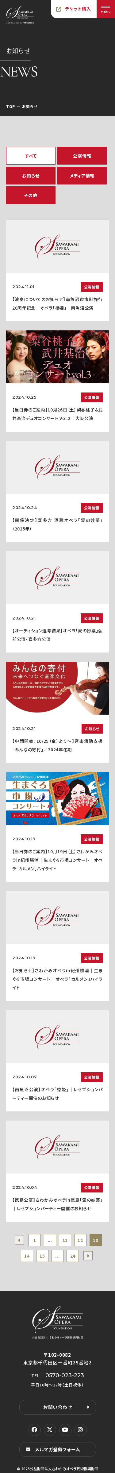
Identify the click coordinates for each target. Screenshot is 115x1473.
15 (42, 1256)
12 (80, 1240)
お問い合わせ (57, 1407)
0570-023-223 (64, 1375)
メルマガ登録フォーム (57, 1449)
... (50, 1240)
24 (72, 1256)
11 (65, 1240)
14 (26, 1256)
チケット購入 (78, 9)
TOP (10, 106)
